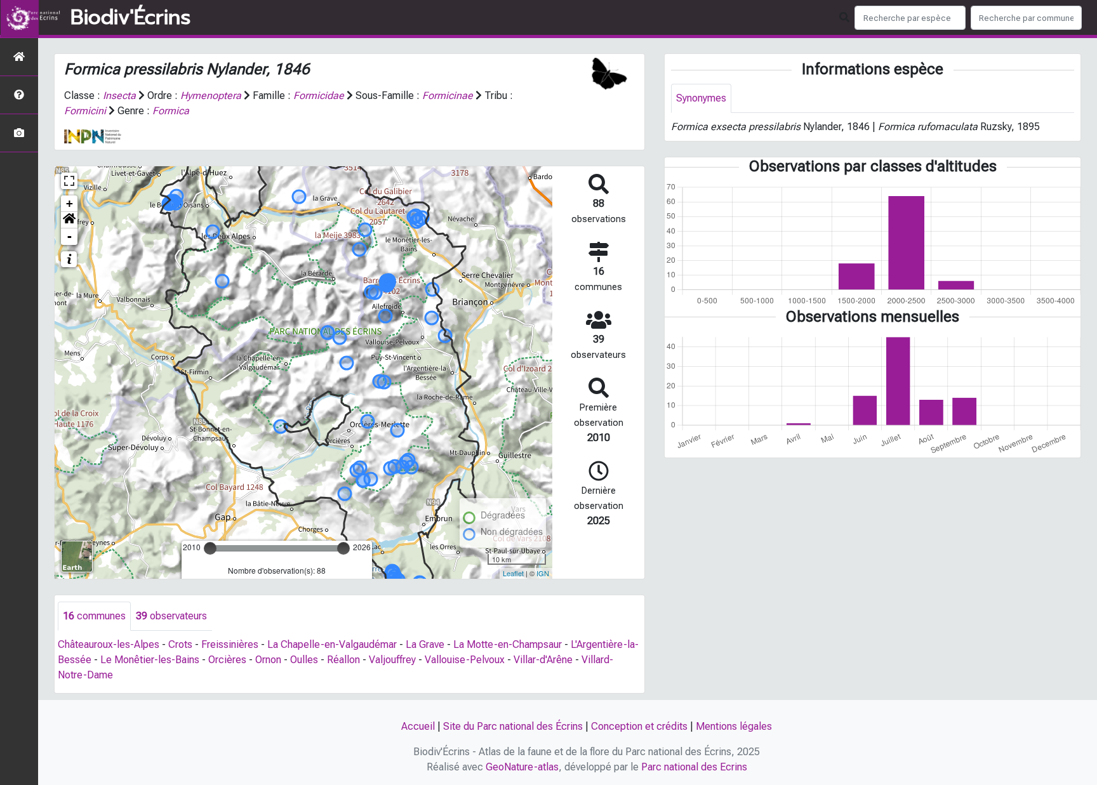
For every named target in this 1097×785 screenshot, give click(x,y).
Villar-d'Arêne (543, 660)
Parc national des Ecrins (694, 767)
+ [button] (69, 203)
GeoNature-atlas (522, 767)
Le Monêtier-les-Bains (149, 660)
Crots (180, 644)
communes (94, 616)
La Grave (425, 644)
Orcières (227, 660)
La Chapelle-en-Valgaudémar (332, 644)
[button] (69, 220)
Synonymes (701, 98)
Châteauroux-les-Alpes (108, 644)
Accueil (418, 726)
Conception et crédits (639, 726)
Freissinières (229, 644)
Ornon (268, 660)
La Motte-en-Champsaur (507, 644)
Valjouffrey (392, 660)
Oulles (304, 660)
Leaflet (513, 573)
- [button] (69, 236)
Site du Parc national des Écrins (513, 726)
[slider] (210, 548)
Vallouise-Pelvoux (465, 660)
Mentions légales (734, 726)
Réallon (343, 660)
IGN (542, 573)
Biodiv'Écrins (130, 17)
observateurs (171, 616)
